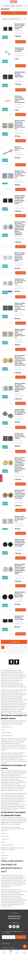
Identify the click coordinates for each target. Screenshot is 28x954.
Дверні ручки (19, 5)
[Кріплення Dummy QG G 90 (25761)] (7, 151)
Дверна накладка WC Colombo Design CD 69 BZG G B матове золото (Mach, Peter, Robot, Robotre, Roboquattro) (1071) (20, 360)
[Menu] (2, 2)
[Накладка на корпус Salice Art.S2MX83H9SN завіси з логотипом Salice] (7, 101)
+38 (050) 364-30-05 (14, 916)
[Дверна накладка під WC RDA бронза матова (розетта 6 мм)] (7, 596)
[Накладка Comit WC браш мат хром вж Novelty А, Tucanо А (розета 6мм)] (7, 175)
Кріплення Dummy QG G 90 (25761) (19, 148)
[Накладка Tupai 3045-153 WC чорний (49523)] (7, 621)
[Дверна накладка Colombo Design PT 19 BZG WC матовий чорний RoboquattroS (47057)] (7, 200)
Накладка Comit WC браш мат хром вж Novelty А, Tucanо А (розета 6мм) (20, 174)
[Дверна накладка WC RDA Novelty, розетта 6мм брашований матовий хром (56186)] (7, 257)
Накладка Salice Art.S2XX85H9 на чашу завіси (19, 49)
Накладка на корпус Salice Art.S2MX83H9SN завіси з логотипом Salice (20, 99)
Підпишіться (21, 937)
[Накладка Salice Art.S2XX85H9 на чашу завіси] (7, 52)
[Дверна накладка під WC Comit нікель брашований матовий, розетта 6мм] (7, 334)
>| (22, 651)
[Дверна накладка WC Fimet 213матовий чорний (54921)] (7, 76)
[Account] (26, 2)
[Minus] (4, 42)
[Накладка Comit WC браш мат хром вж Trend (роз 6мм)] (7, 284)
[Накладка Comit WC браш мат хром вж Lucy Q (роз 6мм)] (7, 521)
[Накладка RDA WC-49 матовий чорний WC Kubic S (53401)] (7, 438)
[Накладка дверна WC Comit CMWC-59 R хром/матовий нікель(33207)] (7, 414)
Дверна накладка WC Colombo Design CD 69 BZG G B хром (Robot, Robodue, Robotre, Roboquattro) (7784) (20, 569)
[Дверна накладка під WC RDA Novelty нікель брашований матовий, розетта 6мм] (7, 125)
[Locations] (23, 2)
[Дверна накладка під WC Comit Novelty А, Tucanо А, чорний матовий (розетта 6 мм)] (7, 308)
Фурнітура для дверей (9, 5)
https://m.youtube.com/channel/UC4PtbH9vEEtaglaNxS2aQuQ (14, 926)
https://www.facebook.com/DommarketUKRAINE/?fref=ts (17, 926)
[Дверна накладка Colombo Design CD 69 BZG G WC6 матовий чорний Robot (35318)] (7, 544)
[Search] (5, 2)
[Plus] (11, 42)
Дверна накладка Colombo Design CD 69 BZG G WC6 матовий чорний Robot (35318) (20, 543)
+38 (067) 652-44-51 (14, 918)
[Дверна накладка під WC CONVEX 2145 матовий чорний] (7, 28)
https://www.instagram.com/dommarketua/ (10, 926)
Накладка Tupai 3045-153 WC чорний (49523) (19, 617)
